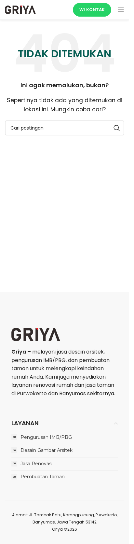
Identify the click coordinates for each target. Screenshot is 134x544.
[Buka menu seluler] (120, 9)
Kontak (95, 10)
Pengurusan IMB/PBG (46, 437)
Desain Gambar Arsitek (46, 450)
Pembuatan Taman (42, 477)
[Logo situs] (20, 9)
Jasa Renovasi (36, 464)
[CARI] (116, 127)
